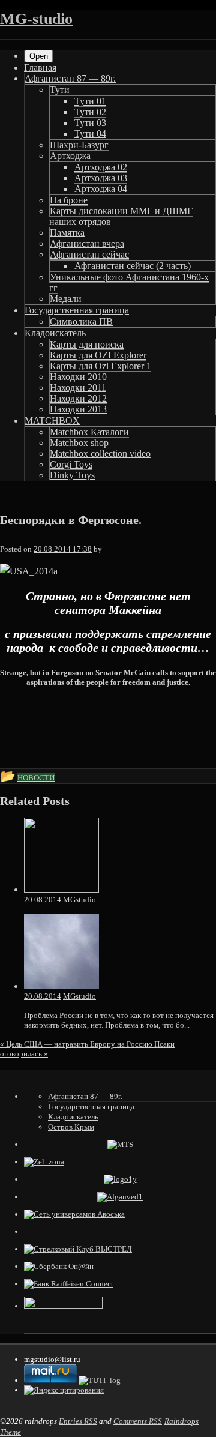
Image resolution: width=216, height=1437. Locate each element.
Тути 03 (90, 123)
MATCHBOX (52, 420)
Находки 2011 (78, 387)
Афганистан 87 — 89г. (70, 78)
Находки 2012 (78, 398)
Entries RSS (78, 1421)
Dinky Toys (72, 475)
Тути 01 (90, 101)
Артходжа (70, 156)
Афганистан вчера (87, 243)
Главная (40, 67)
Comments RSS (137, 1421)
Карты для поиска (87, 344)
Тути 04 (90, 133)
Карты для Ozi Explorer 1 (100, 366)
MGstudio (79, 899)
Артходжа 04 (100, 189)
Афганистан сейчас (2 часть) (132, 266)
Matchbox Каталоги (89, 432)
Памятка (67, 232)
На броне (69, 200)
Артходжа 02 (100, 167)
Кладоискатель (55, 333)
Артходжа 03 (100, 178)
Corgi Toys (71, 464)
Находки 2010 (78, 377)
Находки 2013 (78, 409)
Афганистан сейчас (89, 254)
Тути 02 (90, 112)
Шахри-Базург (79, 145)
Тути (60, 90)
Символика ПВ (81, 321)
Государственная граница (77, 310)
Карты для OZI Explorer (98, 355)
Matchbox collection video (100, 453)
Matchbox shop (79, 443)
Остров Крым (71, 1126)
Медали (66, 299)
